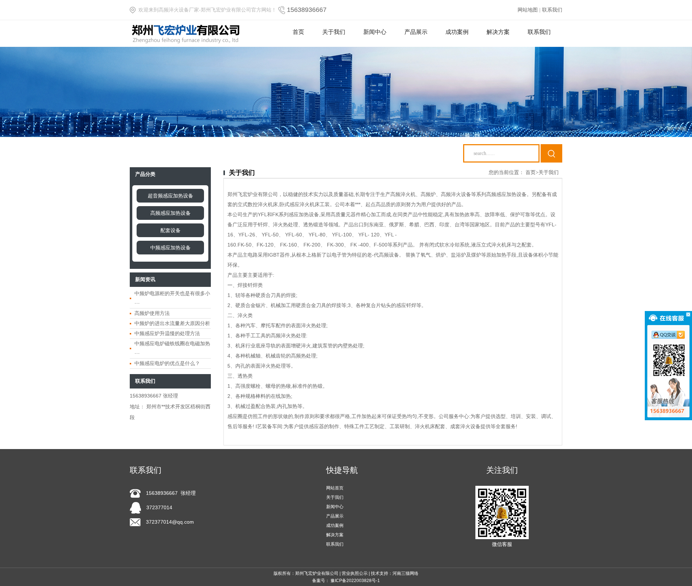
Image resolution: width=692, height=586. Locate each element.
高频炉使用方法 (152, 313)
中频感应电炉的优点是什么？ (167, 363)
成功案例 (457, 32)
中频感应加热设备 (170, 247)
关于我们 (333, 32)
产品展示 (415, 32)
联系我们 (552, 10)
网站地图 (528, 10)
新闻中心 (374, 32)
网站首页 (334, 487)
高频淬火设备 (456, 194)
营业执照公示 (355, 573)
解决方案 (498, 32)
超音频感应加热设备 (170, 196)
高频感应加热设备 (170, 213)
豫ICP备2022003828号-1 (355, 580)
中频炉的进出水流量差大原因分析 (172, 323)
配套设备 (170, 230)
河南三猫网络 (405, 573)
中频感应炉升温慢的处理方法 (167, 333)
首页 (298, 32)
